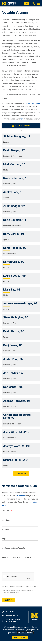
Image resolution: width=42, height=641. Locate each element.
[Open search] (33, 3)
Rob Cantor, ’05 (13, 387)
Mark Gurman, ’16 (14, 164)
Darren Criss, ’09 (13, 261)
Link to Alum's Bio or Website (13, 548)
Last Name (6, 520)
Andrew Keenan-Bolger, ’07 (20, 303)
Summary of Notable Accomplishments (17, 557)
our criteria (20, 496)
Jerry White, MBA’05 (16, 432)
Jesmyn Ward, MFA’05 (17, 446)
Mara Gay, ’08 (11, 289)
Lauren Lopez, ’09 (14, 275)
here (22, 119)
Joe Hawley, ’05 (13, 373)
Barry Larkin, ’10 (13, 233)
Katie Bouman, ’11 (14, 220)
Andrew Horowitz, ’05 (16, 400)
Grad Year (6, 529)
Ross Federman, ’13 (15, 178)
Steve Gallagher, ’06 (15, 317)
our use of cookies (25, 633)
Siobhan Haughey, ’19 (16, 136)
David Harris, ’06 (13, 331)
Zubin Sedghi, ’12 (14, 206)
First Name (6, 511)
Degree (4, 539)
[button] (39, 3)
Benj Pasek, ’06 (12, 345)
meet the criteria (33, 103)
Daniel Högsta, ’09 (14, 247)
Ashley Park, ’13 (13, 192)
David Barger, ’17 (14, 150)
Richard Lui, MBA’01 (16, 460)
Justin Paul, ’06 (13, 359)
